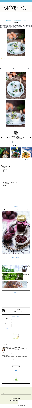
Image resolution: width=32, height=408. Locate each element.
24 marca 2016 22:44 (10, 176)
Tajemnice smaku (4, 344)
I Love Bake (3, 352)
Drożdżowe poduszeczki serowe (15, 353)
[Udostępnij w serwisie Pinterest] (4, 130)
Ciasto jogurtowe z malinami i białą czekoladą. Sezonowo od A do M (15, 356)
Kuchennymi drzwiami (5, 355)
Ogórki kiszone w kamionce (28, 266)
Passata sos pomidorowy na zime (26, 274)
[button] (16, 16)
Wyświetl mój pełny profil (18, 311)
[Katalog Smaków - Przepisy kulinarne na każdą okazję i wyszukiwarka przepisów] (16, 381)
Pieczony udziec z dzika (28, 282)
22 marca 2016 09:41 (7, 165)
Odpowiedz (4, 167)
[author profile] (16, 132)
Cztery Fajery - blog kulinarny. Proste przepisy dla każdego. (11, 347)
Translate (18, 366)
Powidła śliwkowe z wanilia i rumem (16, 207)
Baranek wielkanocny (11, 137)
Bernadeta (6, 170)
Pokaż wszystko (27, 361)
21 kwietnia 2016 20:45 (13, 170)
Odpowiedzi (5, 169)
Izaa (3, 165)
